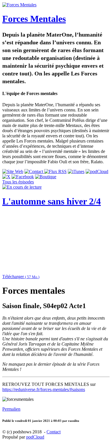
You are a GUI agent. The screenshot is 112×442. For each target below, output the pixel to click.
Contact (54, 431)
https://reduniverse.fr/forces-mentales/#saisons (43, 389)
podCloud (35, 437)
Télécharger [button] (20, 276)
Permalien (11, 409)
